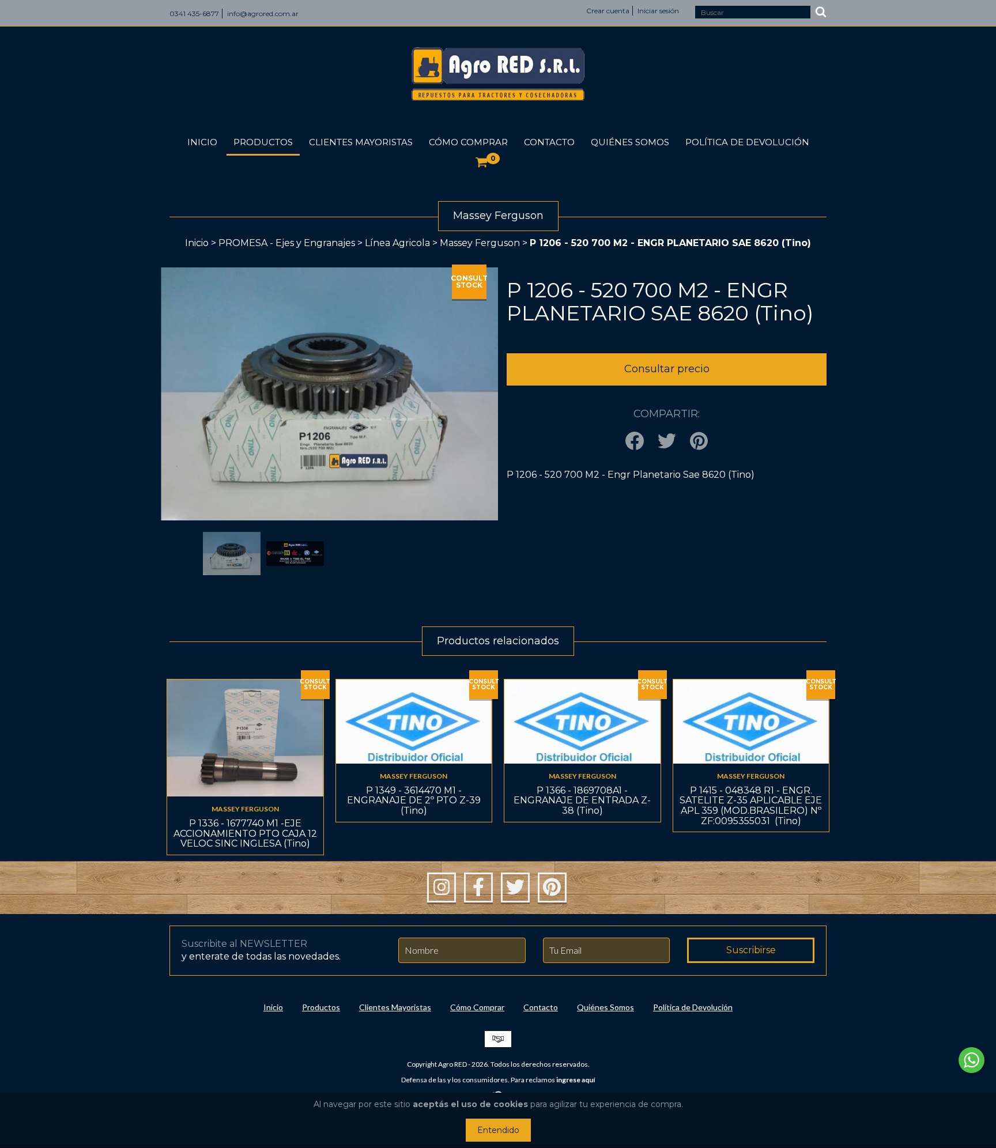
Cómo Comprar (468, 142)
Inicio (202, 142)
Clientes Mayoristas (361, 142)
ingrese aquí (575, 1079)
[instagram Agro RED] (441, 887)
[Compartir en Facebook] (634, 442)
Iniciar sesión (658, 10)
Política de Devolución (747, 142)
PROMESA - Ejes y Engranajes (286, 242)
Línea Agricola (398, 242)
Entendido (498, 1130)
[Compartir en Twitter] (667, 442)
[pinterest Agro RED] (552, 887)
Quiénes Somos (630, 142)
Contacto (549, 142)
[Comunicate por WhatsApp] (971, 1060)
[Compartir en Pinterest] (699, 442)
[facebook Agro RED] (478, 887)
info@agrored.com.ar (263, 13)
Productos (263, 142)
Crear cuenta (607, 10)
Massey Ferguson (480, 242)
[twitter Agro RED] (515, 887)
